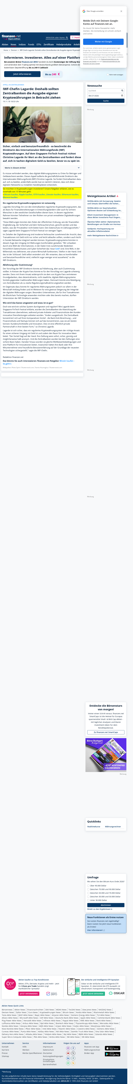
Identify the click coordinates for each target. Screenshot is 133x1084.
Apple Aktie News (88, 1018)
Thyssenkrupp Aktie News (86, 1023)
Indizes (22, 44)
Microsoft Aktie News (29, 1018)
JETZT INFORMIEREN (29, 993)
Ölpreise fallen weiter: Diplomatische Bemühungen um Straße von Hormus (104, 223)
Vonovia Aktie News (28, 1026)
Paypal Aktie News (70, 1020)
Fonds (31, 44)
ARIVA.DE (65, 1081)
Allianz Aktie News (10, 1018)
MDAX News (61, 1009)
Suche (106, 101)
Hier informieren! (95, 930)
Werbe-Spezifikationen (32, 1053)
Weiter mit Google (103, 41)
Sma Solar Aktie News (104, 1031)
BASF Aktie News (25, 1015)
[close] (121, 11)
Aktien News (19, 1009)
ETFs (39, 44)
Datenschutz (48, 1050)
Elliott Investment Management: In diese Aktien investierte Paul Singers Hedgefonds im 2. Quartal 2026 (103, 216)
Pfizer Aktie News (33, 1029)
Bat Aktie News (70, 1034)
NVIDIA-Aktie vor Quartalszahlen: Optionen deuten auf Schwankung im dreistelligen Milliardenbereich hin (104, 209)
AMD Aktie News (46, 1026)
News (13, 44)
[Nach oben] (121, 1081)
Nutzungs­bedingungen (53, 1056)
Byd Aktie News (47, 1023)
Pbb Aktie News (40, 1037)
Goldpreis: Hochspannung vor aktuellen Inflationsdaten (100, 229)
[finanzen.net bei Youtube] (68, 1053)
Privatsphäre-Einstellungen (49, 1061)
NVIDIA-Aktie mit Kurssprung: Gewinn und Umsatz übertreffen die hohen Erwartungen (104, 202)
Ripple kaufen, (26, 194)
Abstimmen (106, 905)
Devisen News (8, 1012)
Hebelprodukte (63, 44)
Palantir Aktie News (66, 1029)
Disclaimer (47, 1053)
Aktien (5, 44)
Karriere (5, 1050)
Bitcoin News (68, 1012)
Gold (57, 248)
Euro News (33, 1012)
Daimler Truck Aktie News (82, 1031)
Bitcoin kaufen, (11, 194)
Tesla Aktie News (9, 1015)
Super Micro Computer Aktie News (17, 1037)
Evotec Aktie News (81, 1026)
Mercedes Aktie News (109, 1023)
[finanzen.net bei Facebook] (73, 1048)
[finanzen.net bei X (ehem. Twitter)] (73, 1053)
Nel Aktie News (62, 1031)
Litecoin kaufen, (53, 194)
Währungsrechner (113, 826)
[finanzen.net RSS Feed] (73, 1063)
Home (6, 50)
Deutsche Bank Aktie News (66, 1018)
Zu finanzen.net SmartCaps (106, 732)
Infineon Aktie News (52, 1020)
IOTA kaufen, (39, 194)
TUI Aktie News (103, 1015)
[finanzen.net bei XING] (73, 1058)
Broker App (89, 1053)
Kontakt (5, 1047)
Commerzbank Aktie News (109, 1018)
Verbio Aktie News (57, 1037)
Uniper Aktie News (63, 1026)
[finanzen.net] (11, 36)
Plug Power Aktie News (12, 1020)
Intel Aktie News (49, 1029)
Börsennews (7, 1009)
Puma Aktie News (28, 1031)
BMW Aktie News (86, 1034)
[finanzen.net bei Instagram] (68, 1048)
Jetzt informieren (22, 74)
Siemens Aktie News (105, 1029)
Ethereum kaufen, (70, 194)
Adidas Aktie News (46, 1031)
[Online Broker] (11, 38)
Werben (25, 1050)
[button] (80, 37)
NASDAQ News (105, 1009)
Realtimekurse (93, 826)
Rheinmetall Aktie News (104, 1012)
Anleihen (78, 44)
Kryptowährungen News (50, 1012)
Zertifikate (49, 44)
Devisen (14, 50)
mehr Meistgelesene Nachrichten (102, 235)
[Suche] (67, 38)
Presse (5, 1053)
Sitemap (5, 1056)
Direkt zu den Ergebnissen (99, 909)
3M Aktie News (73, 1037)
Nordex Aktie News (10, 1026)
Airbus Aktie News (30, 1023)
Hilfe (24, 1047)
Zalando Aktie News (103, 1034)
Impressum (48, 1047)
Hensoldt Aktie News (32, 1020)
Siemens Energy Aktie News (83, 1015)
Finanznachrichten (35, 1009)
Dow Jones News (89, 1009)
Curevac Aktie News (10, 1031)
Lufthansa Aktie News (11, 1023)
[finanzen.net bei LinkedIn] (68, 1058)
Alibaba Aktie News (34, 1034)
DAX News (49, 1009)
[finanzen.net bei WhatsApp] (68, 1063)
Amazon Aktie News (60, 1015)
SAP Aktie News (46, 1018)
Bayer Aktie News (42, 1015)
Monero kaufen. (10, 197)
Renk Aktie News (103, 1020)
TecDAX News (74, 1009)
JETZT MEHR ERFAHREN (93, 993)
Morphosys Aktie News (101, 1026)
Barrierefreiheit (49, 1065)
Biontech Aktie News (65, 1023)
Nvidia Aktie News (84, 1012)
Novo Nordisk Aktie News (13, 1029)
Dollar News (21, 1012)
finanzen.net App (91, 1047)
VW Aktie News (88, 1037)
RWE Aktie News (87, 1020)
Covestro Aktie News (86, 1029)
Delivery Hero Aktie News (13, 1034)
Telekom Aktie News (53, 1034)
